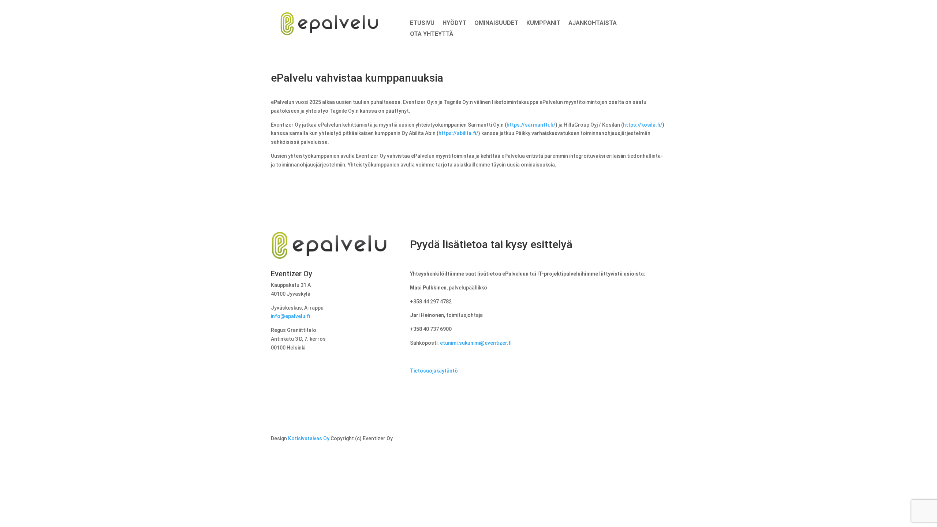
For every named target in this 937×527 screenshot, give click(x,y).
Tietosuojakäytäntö (434, 371)
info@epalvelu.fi (290, 316)
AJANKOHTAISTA (592, 23)
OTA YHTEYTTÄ (431, 34)
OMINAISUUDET (496, 23)
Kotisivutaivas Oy (308, 438)
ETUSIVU (422, 23)
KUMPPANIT (543, 23)
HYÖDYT (454, 23)
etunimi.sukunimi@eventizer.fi (476, 343)
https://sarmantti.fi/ (531, 125)
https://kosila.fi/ (642, 125)
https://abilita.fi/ (458, 133)
